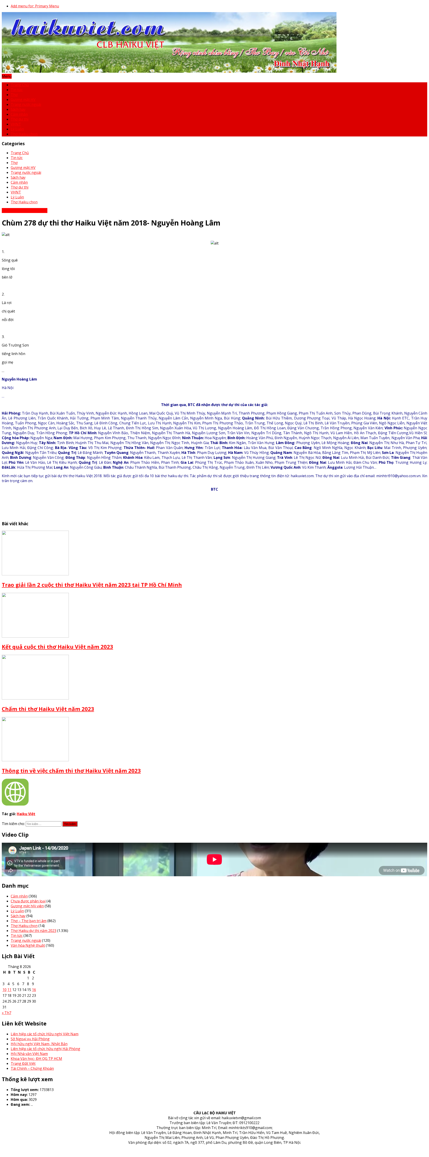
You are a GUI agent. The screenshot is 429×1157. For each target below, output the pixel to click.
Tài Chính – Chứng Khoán (32, 1068)
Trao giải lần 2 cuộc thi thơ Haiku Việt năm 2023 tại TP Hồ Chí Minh (92, 584)
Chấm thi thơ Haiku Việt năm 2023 (48, 708)
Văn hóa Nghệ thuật (28, 945)
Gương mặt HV (23, 99)
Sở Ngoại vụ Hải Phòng (30, 1038)
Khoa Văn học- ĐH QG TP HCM (36, 1058)
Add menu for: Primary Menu (35, 6)
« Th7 (6, 1012)
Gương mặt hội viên (27, 906)
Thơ (14, 94)
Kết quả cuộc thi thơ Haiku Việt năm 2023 (57, 646)
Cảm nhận (19, 114)
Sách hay (18, 109)
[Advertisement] (83, 505)
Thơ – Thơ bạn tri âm (28, 920)
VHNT (16, 124)
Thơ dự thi (19, 119)
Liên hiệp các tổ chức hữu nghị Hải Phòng (45, 1048)
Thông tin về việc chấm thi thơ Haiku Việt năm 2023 (71, 770)
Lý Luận (17, 129)
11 (9, 989)
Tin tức (17, 89)
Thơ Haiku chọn (24, 134)
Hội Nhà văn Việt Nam (29, 1053)
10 (4, 989)
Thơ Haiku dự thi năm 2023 (24, 210)
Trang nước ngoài (26, 104)
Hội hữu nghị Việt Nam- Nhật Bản (39, 1043)
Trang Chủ (20, 84)
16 (34, 989)
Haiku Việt (26, 813)
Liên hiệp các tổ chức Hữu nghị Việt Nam (44, 1034)
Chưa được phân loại (28, 901)
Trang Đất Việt (23, 1063)
